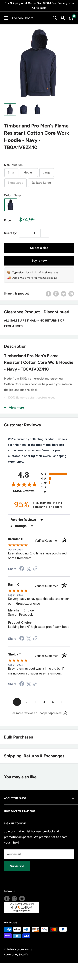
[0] (70, 18)
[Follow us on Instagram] (14, 898)
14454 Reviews (26, 491)
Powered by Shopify (16, 954)
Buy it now (39, 261)
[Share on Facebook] (48, 294)
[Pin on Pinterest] (56, 294)
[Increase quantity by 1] (45, 233)
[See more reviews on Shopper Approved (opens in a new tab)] (35, 569)
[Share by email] (71, 294)
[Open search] (55, 18)
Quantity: (10, 233)
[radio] (55, 474)
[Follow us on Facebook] (7, 898)
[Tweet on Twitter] (63, 294)
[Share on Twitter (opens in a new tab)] (28, 569)
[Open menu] (6, 18)
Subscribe (17, 866)
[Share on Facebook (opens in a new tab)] (21, 569)
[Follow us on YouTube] (22, 898)
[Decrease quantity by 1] (23, 233)
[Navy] (10, 204)
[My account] (63, 18)
